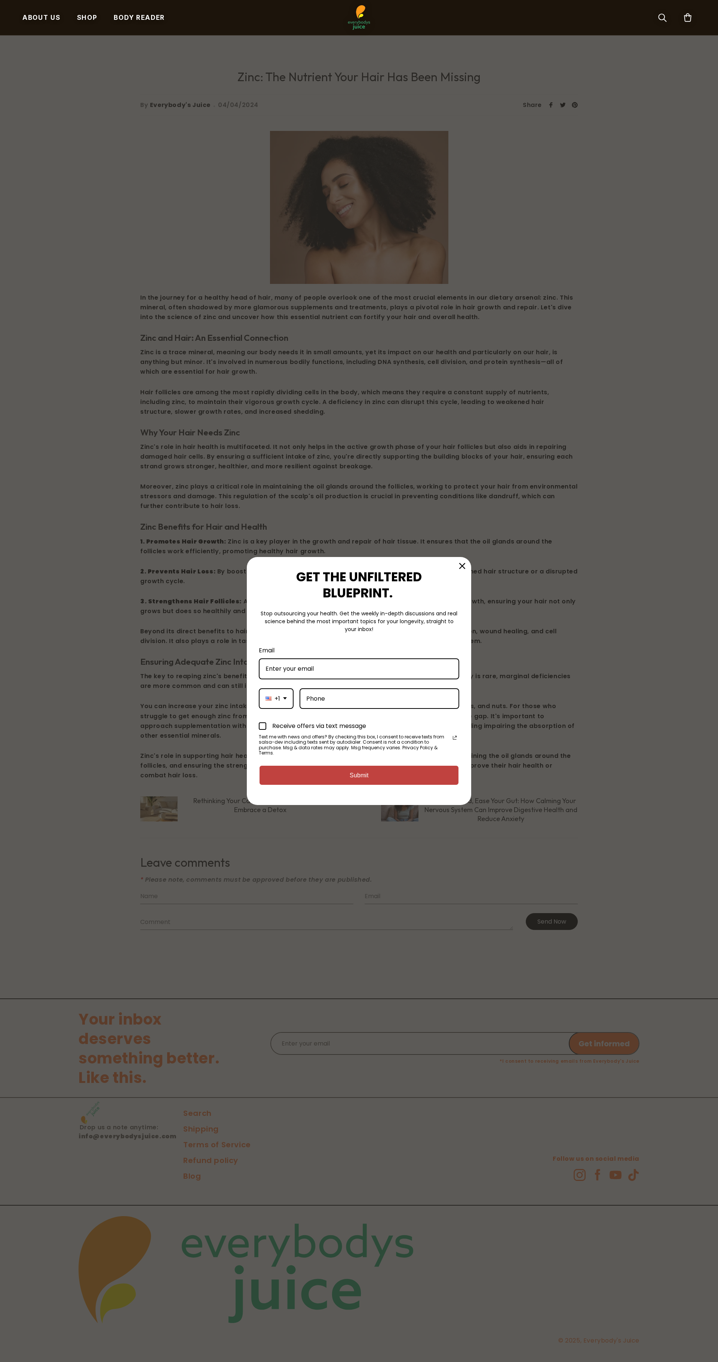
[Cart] (688, 17)
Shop (87, 18)
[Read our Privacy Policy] (454, 737)
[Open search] (662, 17)
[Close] (462, 566)
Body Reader (139, 18)
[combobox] (276, 698)
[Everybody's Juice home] (359, 17)
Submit (359, 775)
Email (266, 650)
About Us (41, 18)
